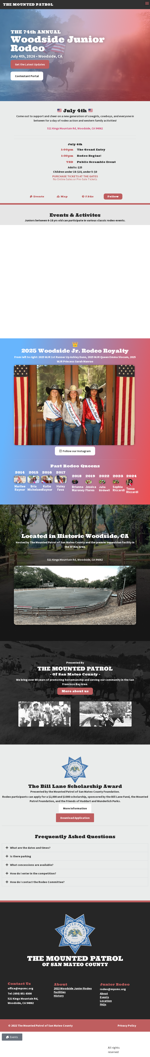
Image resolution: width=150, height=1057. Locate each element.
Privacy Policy (127, 1025)
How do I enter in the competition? (33, 873)
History (59, 995)
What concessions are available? (31, 865)
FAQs (103, 1004)
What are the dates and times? (30, 847)
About (104, 993)
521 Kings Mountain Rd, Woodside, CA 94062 (75, 128)
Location (106, 1001)
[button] (147, 3)
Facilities (60, 992)
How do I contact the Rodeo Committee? (37, 882)
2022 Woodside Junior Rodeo (73, 988)
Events (104, 997)
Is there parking (20, 856)
